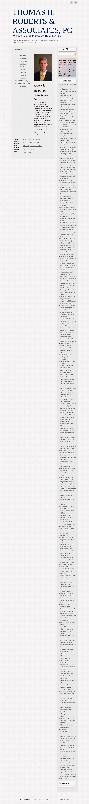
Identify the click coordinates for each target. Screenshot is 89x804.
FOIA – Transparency (29, 149)
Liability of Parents (66, 564)
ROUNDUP (63, 778)
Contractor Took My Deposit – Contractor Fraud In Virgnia (66, 517)
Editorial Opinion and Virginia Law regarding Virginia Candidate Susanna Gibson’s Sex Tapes (67, 381)
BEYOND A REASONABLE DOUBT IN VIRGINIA (67, 575)
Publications (23, 72)
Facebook (71, 2)
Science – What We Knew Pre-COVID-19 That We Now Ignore (66, 687)
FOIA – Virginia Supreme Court (32, 146)
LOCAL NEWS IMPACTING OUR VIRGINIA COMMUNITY (25, 43)
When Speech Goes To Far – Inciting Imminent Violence (67, 292)
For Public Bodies (23, 61)
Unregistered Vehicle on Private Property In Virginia (67, 350)
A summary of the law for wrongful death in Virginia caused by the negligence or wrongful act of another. (68, 151)
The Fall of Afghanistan (67, 691)
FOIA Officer (23, 64)
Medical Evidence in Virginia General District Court (67, 540)
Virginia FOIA (18, 50)
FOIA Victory (27, 152)
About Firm (23, 78)
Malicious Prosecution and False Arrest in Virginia (67, 651)
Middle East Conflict (66, 366)
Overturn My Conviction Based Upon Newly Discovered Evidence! (67, 241)
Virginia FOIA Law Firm (67, 162)
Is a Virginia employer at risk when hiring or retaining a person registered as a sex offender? (67, 707)
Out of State (23, 66)
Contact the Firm (53, 40)
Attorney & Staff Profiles (23, 40)
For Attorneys (23, 58)
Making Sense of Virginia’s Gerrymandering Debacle (68, 91)
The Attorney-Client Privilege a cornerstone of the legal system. (68, 464)
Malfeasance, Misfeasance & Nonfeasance (65, 732)
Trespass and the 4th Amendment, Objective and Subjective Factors (67, 560)
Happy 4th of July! (66, 598)
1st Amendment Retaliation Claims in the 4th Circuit (67, 758)
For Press (23, 69)
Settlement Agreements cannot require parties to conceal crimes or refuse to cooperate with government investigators (68, 187)
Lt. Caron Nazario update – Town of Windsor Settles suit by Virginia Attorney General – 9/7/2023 (68, 392)
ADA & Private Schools (67, 343)
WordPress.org (64, 800)
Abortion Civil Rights (66, 180)
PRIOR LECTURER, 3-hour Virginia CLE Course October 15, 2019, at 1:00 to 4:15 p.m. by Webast (23, 83)
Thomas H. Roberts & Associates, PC (42, 21)
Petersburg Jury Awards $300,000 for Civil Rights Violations (68, 721)
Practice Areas (35, 40)
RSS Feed (76, 2)
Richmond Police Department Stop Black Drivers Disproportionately (68, 339)
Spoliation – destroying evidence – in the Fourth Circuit (67, 747)
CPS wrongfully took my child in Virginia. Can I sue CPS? (68, 210)
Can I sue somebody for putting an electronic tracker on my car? (67, 546)
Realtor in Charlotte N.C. (68, 450)
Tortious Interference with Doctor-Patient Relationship (68, 618)
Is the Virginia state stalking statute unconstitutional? (66, 357)
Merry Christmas (65, 526)
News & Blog (23, 75)
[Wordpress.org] (70, 800)
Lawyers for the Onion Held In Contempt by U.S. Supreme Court (68, 553)
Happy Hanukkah (65, 345)
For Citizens (23, 55)
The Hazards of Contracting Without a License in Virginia (67, 569)
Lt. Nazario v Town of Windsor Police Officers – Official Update (68, 765)
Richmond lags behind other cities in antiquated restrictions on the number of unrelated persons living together (68, 249)
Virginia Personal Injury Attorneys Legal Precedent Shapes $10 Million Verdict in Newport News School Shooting (68, 109)
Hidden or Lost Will (66, 604)
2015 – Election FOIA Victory (32, 143)
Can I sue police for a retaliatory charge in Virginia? (67, 502)
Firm (15, 40)
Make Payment (44, 40)
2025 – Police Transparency (31, 139)
